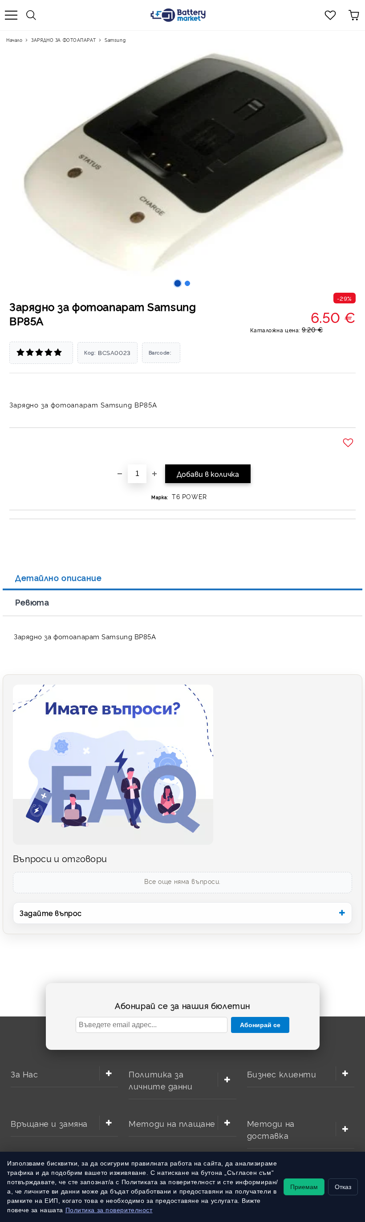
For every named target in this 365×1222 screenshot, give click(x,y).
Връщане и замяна (49, 1123)
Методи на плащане (172, 1123)
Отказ (343, 1186)
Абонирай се (260, 1024)
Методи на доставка (271, 1129)
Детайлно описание (58, 577)
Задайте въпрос (51, 913)
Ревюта (32, 602)
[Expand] (108, 1073)
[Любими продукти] (330, 15)
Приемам (304, 1186)
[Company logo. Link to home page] (178, 15)
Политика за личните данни (160, 1079)
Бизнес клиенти (281, 1073)
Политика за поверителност (109, 1210)
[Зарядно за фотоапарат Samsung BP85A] (177, 283)
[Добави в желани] (349, 443)
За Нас (24, 1073)
